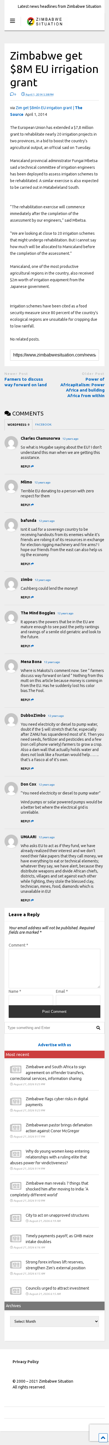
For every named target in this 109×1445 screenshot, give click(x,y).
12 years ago (70, 438)
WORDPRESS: (18, 424)
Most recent (17, 1054)
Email (62, 991)
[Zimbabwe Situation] (44, 26)
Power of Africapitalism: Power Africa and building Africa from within (82, 387)
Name (15, 991)
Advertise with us (54, 1045)
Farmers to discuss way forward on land (25, 382)
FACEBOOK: (43, 424)
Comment (18, 945)
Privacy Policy (26, 1362)
